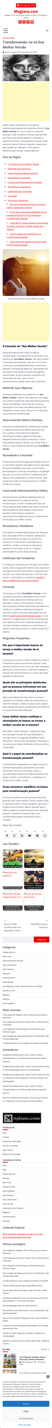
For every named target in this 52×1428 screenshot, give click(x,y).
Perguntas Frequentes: (18, 200)
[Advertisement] (26, 101)
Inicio (5, 1165)
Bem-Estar (7, 956)
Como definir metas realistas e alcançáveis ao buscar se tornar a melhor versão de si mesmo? (27, 226)
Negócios (6, 994)
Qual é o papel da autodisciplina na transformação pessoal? (24, 235)
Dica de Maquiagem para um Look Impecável (23, 1069)
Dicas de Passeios (10, 965)
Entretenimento (9, 977)
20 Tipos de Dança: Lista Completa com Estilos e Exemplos (25, 1043)
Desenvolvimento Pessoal (13, 960)
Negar (26, 1411)
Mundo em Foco (9, 990)
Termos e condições (10, 1145)
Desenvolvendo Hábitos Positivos (23, 173)
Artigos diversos (9, 952)
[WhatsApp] (45, 835)
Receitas (6, 999)
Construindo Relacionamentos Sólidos (25, 182)
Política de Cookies (24, 1424)
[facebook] (7, 835)
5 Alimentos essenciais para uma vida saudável (24, 1101)
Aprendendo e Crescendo (19, 177)
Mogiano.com (26, 11)
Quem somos (8, 1149)
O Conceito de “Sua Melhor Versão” (23, 164)
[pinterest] (37, 835)
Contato (6, 1137)
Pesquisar (41, 939)
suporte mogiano (11, 52)
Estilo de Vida (9, 38)
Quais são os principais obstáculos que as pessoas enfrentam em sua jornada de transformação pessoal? (27, 215)
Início (5, 1132)
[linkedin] (22, 835)
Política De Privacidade (11, 1154)
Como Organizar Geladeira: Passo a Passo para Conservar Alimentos (32, 1358)
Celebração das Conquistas (20, 191)
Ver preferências (26, 1418)
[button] (48, 1376)
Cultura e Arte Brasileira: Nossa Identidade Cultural (22, 1285)
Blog (4, 1169)
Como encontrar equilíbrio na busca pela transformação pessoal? (26, 243)
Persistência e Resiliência (19, 186)
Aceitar (26, 1403)
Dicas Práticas (8, 969)
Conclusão (12, 196)
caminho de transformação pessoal (25, 615)
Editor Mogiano (27, 1362)
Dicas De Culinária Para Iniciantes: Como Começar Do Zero (25, 1097)
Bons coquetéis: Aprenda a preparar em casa (23, 1234)
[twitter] (14, 835)
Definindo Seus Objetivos (19, 168)
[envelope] (29, 835)
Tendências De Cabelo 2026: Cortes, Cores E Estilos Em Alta (26, 1066)
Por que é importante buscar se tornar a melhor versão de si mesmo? (26, 206)
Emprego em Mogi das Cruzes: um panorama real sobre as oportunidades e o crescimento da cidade (25, 1299)
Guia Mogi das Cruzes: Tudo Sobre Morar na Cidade (22, 986)
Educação (6, 973)
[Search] (47, 31)
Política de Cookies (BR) (12, 1141)
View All (44, 1349)
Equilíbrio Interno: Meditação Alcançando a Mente (24, 579)
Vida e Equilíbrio (9, 1003)
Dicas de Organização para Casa (17, 1237)
